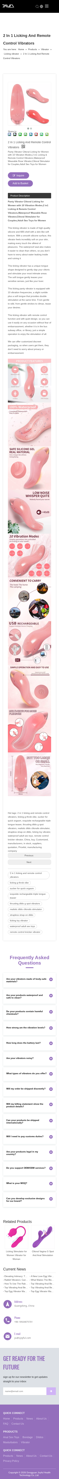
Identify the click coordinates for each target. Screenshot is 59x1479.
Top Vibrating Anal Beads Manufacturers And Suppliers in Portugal (43, 1283)
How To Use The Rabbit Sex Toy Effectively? (16, 1283)
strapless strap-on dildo (21, 915)
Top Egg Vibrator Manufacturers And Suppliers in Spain (43, 1291)
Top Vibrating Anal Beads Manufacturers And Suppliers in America (43, 1287)
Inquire (20, 175)
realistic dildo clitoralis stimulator (26, 909)
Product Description (20, 195)
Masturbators (10, 1442)
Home (6, 1418)
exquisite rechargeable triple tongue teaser (28, 896)
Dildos (39, 1437)
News (29, 1418)
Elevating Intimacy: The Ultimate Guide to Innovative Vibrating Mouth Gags (16, 1276)
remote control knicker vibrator (25, 932)
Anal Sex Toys (11, 1437)
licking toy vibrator (19, 920)
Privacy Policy (11, 1461)
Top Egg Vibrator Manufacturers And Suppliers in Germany (16, 1291)
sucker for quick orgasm (22, 888)
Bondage (27, 1437)
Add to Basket (20, 183)
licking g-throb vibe (19, 882)
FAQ (5, 1423)
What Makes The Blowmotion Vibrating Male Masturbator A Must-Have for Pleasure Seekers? (43, 1280)
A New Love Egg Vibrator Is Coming (43, 1276)
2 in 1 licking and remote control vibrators (26, 875)
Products (18, 1418)
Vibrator (25, 1442)
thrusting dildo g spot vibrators (25, 903)
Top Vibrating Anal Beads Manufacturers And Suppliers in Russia (16, 1287)
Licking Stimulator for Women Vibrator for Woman (16, 1255)
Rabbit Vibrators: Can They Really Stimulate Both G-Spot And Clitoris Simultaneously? (16, 1280)
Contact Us (17, 1423)
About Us (41, 1418)
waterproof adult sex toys (22, 926)
